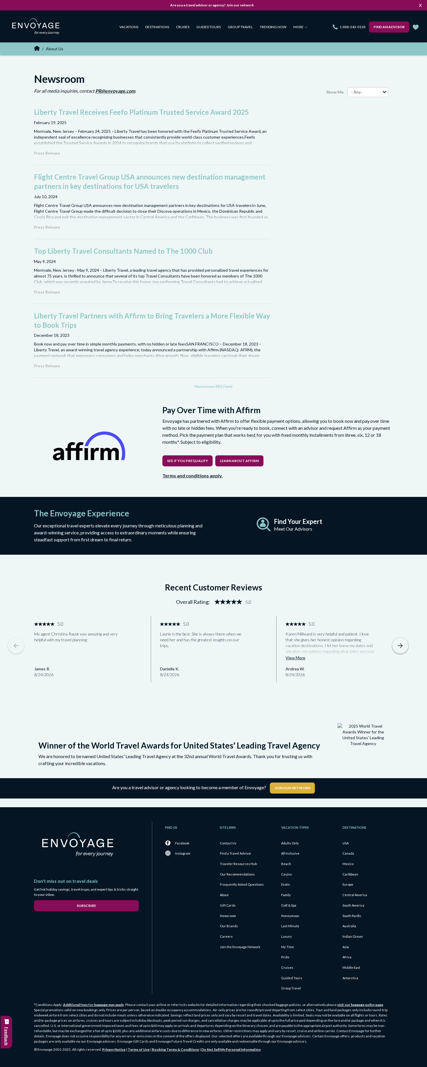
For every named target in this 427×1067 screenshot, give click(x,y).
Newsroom (228, 916)
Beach (286, 864)
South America (353, 905)
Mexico (348, 864)
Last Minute (290, 926)
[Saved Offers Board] (416, 27)
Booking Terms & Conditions (175, 1049)
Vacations (128, 27)
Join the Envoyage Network (240, 947)
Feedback (6, 1036)
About (224, 895)
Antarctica (350, 978)
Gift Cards (228, 905)
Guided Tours (208, 27)
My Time (287, 947)
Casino (286, 874)
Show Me (335, 91)
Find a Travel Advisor (235, 853)
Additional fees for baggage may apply (93, 1004)
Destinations (157, 27)
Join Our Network (292, 788)
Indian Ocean (352, 936)
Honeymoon (290, 916)
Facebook (182, 843)
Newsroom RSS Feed (213, 386)
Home (37, 48)
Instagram (182, 853)
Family (286, 895)
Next (400, 646)
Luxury (286, 936)
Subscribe (86, 905)
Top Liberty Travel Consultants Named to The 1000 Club (123, 251)
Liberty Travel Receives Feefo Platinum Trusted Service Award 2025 (141, 112)
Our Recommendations (237, 874)
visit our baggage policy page (360, 1004)
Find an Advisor (389, 27)
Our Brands (229, 926)
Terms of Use (139, 1049)
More (298, 27)
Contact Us (228, 843)
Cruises (182, 27)
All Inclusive (290, 853)
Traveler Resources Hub (238, 864)
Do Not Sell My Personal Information (231, 1049)
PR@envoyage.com (115, 91)
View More (295, 657)
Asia (345, 947)
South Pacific (351, 916)
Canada (348, 853)
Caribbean (350, 874)
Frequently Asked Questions (242, 884)
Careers (226, 936)
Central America (354, 895)
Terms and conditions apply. (192, 475)
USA (345, 843)
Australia (349, 926)
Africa (346, 957)
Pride (285, 957)
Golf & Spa (288, 905)
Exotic (285, 884)
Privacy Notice (113, 1049)
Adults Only (290, 843)
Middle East (351, 967)
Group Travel (240, 27)
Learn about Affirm (239, 461)
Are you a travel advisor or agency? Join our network (212, 5)
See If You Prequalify (187, 461)
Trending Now (273, 27)
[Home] (38, 27)
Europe (347, 884)
